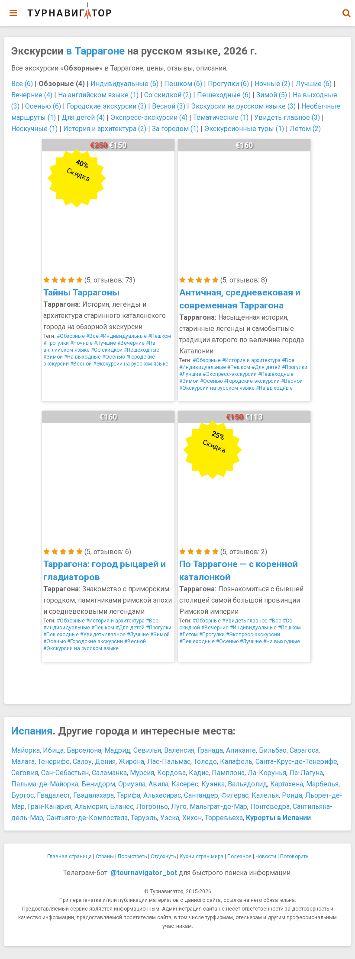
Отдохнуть (163, 856)
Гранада (210, 750)
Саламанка (109, 773)
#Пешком (159, 336)
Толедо (205, 761)
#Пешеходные (141, 350)
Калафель (236, 761)
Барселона (84, 750)
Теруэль (144, 818)
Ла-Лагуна (306, 773)
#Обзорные (71, 336)
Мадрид (117, 750)
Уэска (169, 818)
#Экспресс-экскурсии (230, 374)
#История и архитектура (251, 360)
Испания (32, 731)
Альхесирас (162, 795)
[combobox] (346, 8)
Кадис (199, 773)
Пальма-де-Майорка (44, 784)
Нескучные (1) (34, 129)
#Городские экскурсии (252, 381)
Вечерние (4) (31, 95)
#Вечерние (131, 343)
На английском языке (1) (98, 95)
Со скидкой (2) (167, 95)
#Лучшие (105, 343)
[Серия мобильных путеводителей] (69, 11)
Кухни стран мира (201, 856)
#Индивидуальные (123, 336)
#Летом (188, 635)
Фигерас (234, 795)
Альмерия (90, 806)
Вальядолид (247, 784)
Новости (265, 856)
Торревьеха (224, 818)
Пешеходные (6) (224, 95)
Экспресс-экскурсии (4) (148, 117)
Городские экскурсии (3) (106, 106)
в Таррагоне (95, 51)
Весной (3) (168, 106)
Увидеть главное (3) (287, 117)
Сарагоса (304, 750)
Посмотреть (132, 856)
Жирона (131, 761)
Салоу (82, 761)
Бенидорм (98, 784)
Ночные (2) (272, 84)
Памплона (228, 773)
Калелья (265, 795)
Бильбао (273, 750)
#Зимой (53, 357)
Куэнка (213, 784)
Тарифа (128, 795)
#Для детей (266, 367)
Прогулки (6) (228, 84)
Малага (23, 761)
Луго (179, 806)
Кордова (171, 773)
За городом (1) (175, 129)
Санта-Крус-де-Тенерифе (296, 761)
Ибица (53, 750)
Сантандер (201, 795)
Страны (105, 856)
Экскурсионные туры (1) (244, 129)
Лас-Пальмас (168, 761)
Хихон (192, 818)
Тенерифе (54, 761)
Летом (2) (305, 129)
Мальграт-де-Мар (218, 806)
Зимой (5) (271, 95)
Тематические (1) (220, 117)
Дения (105, 761)
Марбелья (322, 784)
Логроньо (152, 806)
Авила (158, 784)
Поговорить (294, 856)
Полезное (239, 856)
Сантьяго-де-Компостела (87, 818)
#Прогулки (56, 343)
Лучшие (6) (314, 84)
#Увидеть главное (103, 635)
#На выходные (82, 357)
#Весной (81, 364)
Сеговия (24, 773)
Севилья (147, 750)
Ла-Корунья (267, 773)
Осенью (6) (43, 106)
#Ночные (81, 343)
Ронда (292, 795)
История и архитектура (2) (104, 129)
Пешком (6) (183, 84)
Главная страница (69, 856)
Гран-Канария (49, 806)
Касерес (184, 784)
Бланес (121, 806)
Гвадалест (53, 795)
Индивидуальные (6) (124, 84)
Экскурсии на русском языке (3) (243, 106)
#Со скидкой (107, 350)
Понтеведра (270, 806)
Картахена (286, 784)
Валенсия (179, 750)
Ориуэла (131, 784)
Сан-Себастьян (65, 773)
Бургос (22, 795)
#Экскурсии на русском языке (130, 364)
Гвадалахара (93, 795)
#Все (92, 336)
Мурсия (142, 773)
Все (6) (22, 84)
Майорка (25, 750)
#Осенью (113, 357)
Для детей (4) (83, 117)
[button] (346, 13)
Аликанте (241, 750)
